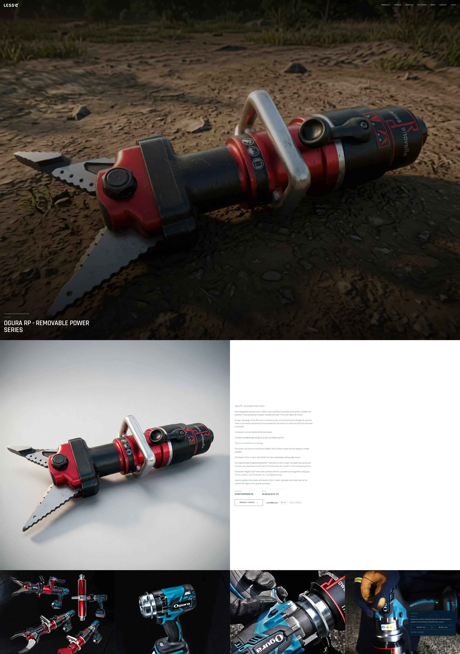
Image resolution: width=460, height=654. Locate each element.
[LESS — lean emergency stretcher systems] (11, 5)
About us (409, 5)
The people (421, 5)
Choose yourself (417, 632)
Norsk (453, 5)
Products (386, 5)
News (433, 5)
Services (397, 5)
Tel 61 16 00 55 (295, 502)
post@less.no (272, 502)
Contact (443, 5)
